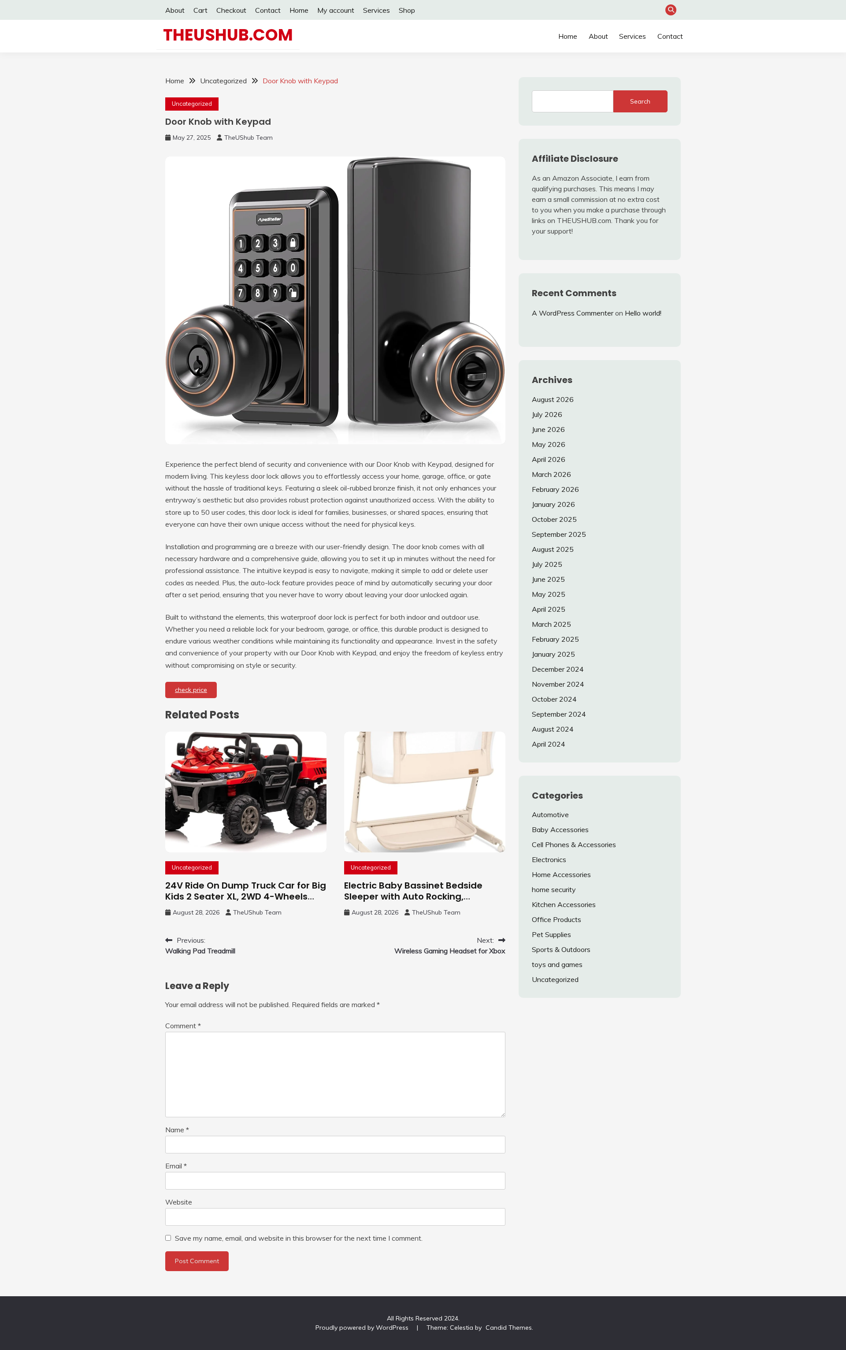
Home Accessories (561, 874)
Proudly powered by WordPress (362, 1327)
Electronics (549, 859)
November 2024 (558, 684)
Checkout (231, 10)
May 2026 (548, 444)
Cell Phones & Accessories (574, 844)
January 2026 (553, 504)
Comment (183, 1025)
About (175, 10)
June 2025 (548, 579)
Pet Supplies (551, 934)
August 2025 (553, 549)
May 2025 (548, 594)
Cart (200, 10)
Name (177, 1129)
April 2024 (548, 744)
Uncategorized (192, 103)
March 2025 (551, 624)
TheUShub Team (248, 137)
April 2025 (548, 609)
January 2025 (553, 654)
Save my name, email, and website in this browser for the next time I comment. (299, 1238)
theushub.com (228, 34)
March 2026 (551, 474)
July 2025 (547, 564)
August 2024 (553, 729)
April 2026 (548, 459)
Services (376, 10)
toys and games (557, 964)
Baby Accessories (560, 829)
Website (178, 1202)
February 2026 (555, 489)
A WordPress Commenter (572, 313)
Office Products (556, 919)
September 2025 (559, 534)
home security (554, 889)
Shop (407, 10)
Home (298, 10)
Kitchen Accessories (564, 904)
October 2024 (554, 699)
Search (640, 101)
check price (191, 690)
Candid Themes (509, 1327)
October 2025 (554, 519)
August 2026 (553, 399)
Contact (268, 10)
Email (176, 1165)
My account (335, 10)
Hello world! (643, 313)
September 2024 (559, 714)
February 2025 (555, 639)
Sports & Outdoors (561, 949)
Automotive (550, 814)
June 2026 (548, 429)
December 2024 (558, 669)
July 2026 (547, 414)
